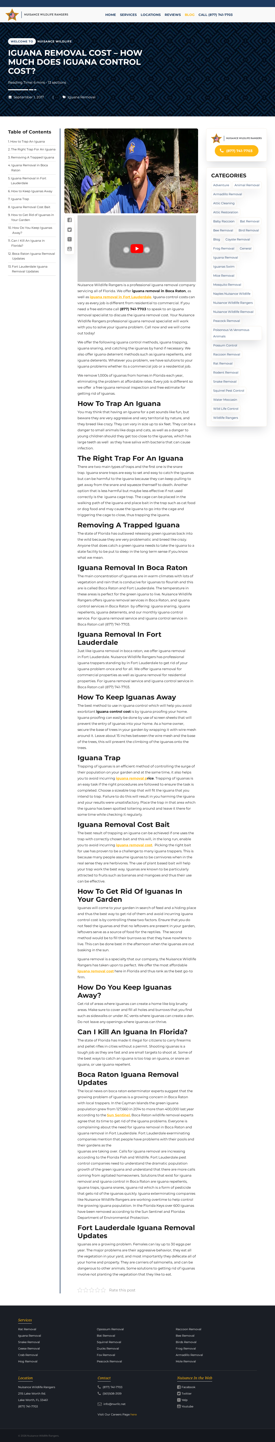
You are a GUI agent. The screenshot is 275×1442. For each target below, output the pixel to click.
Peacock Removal (109, 1361)
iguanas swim (224, 266)
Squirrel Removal (109, 1342)
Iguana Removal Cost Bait (30, 207)
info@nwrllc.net (114, 1404)
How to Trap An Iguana (27, 141)
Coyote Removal (237, 239)
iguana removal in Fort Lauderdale (120, 297)
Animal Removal (247, 185)
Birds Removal (186, 1342)
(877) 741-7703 (238, 151)
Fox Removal (106, 1355)
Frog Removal (223, 248)
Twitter (187, 1393)
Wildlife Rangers (225, 418)
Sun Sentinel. (119, 1115)
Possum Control (225, 345)
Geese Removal (29, 1348)
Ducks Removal (108, 1348)
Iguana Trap (20, 199)
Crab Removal (28, 1355)
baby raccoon (224, 221)
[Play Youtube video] (137, 248)
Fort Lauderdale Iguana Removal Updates (30, 269)
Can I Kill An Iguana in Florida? (28, 243)
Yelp (184, 1400)
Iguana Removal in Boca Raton (29, 167)
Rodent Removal (225, 372)
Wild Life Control (225, 409)
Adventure (221, 185)
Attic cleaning (224, 203)
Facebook (188, 1387)
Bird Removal (249, 230)
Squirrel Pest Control (228, 390)
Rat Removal (223, 363)
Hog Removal (27, 1361)
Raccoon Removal (226, 354)
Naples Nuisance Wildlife (231, 294)
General (245, 248)
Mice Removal (223, 275)
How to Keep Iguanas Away (31, 191)
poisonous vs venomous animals (231, 333)
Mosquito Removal (227, 285)
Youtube (187, 1406)
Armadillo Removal (227, 194)
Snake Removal (225, 381)
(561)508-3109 (112, 1393)
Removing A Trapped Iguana (32, 157)
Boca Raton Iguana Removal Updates (33, 256)
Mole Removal (186, 1361)
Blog (216, 239)
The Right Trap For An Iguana (33, 149)
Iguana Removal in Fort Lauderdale (28, 180)
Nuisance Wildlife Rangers (233, 303)
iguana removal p (131, 778)
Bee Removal (223, 230)
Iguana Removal (81, 97)
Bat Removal (249, 221)
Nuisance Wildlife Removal (233, 312)
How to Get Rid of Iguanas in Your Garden (32, 217)
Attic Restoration (225, 212)
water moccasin (225, 400)
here (133, 1414)
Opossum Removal (110, 1329)
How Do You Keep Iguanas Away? (32, 230)
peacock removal (226, 321)
